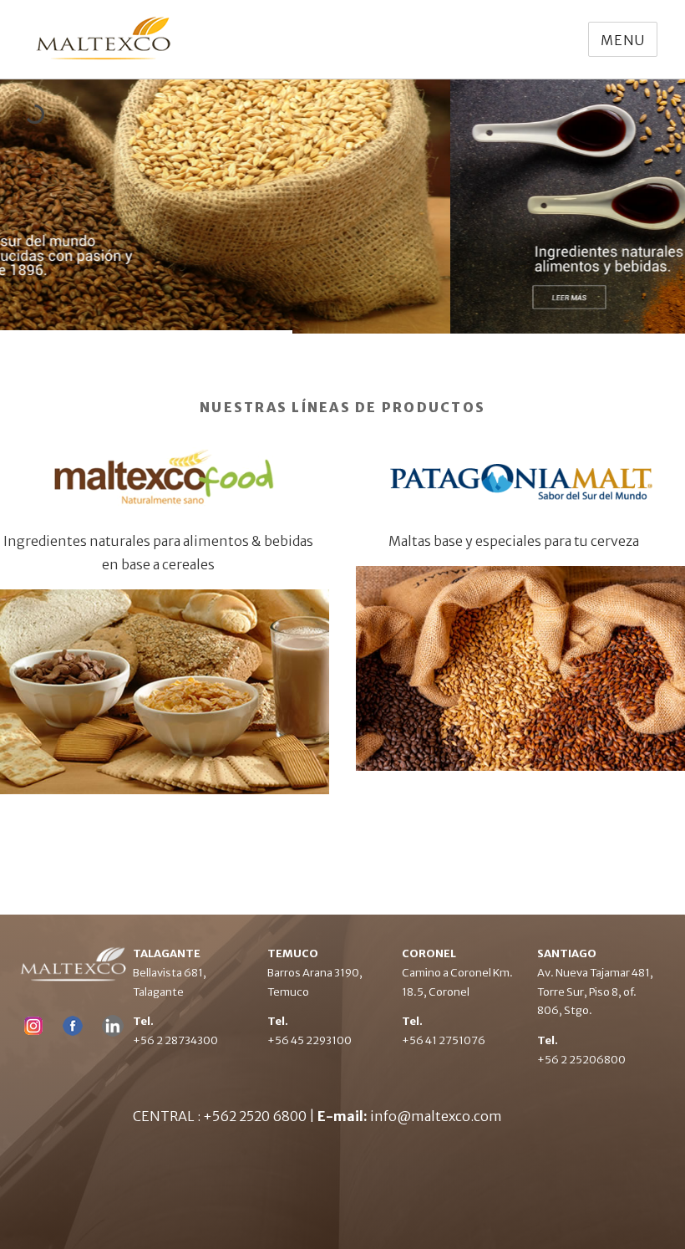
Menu (623, 40)
